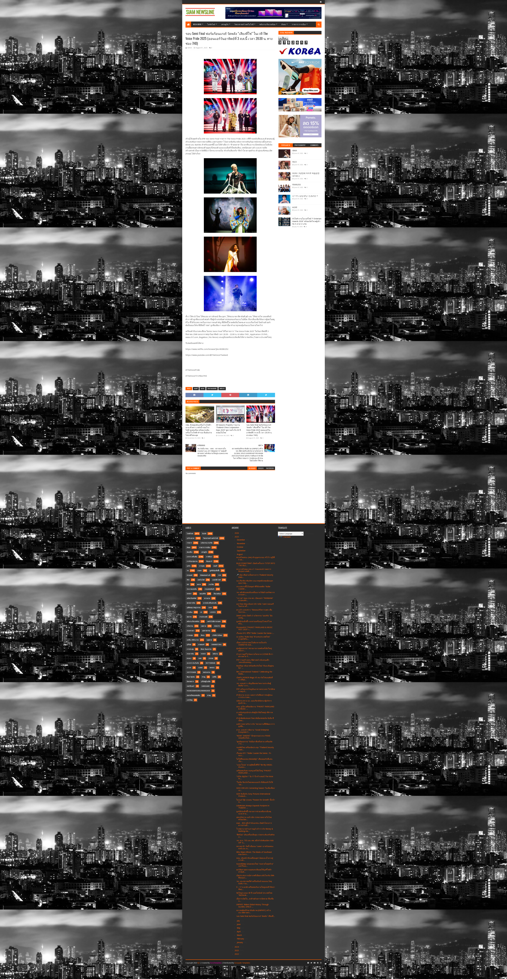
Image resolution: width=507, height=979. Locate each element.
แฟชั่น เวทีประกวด (193, 640)
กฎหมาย (209, 640)
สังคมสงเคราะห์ (205, 575)
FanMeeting (217, 644)
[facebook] (320, 2)
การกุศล (202, 566)
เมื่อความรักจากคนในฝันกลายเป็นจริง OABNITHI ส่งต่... (251, 643)
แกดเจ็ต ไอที (216, 580)
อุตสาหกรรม (206, 631)
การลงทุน (190, 635)
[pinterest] (317, 963)
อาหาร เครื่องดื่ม (192, 557)
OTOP (189, 668)
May (239, 928)
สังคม (283, 24)
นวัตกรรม (190, 626)
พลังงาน (222, 388)
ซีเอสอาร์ (209, 561)
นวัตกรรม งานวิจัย (206, 543)
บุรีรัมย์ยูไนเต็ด (205, 681)
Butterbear (210, 663)
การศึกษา (209, 557)
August (240, 554)
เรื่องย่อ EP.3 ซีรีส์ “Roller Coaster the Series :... (255, 633)
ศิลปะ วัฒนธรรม (206, 649)
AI (201, 612)
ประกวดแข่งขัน (212, 388)
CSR (219, 575)
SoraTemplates (216, 963)
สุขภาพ (189, 617)
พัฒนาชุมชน (191, 677)
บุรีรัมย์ (189, 644)
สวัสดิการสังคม (217, 635)
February (241, 939)
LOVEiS (213, 612)
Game (200, 668)
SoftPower (191, 672)
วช (188, 571)
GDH (210, 607)
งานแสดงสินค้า (209, 589)
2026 (237, 533)
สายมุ (209, 695)
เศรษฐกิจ (224, 24)
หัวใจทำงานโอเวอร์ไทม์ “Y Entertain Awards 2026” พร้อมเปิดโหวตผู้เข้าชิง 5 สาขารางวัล (306, 221)
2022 (237, 954)
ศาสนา (189, 658)
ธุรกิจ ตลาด (190, 538)
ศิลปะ (203, 635)
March (239, 935)
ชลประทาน (206, 672)
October (240, 547)
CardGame (205, 686)
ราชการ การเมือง (299, 24)
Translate (287, 537)
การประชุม (190, 649)
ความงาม (207, 598)
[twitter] (311, 963)
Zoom (211, 658)
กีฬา (188, 580)
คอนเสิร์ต (203, 594)
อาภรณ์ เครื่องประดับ (210, 603)
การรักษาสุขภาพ (192, 561)
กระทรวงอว (190, 631)
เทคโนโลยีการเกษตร (214, 621)
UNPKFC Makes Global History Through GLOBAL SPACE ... (252, 905)
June (239, 924)
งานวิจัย (211, 584)
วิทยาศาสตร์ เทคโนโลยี (243, 24)
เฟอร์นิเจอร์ (190, 686)
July (238, 921)
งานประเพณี (203, 617)
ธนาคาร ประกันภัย (193, 663)
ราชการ (189, 543)
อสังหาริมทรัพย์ (191, 598)
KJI (199, 963)
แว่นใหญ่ (189, 700)
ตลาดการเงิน (191, 603)
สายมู (203, 677)
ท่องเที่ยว (189, 552)
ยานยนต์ (189, 575)
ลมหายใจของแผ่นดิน (193, 695)
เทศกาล (203, 626)
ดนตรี (196, 388)
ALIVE (294, 207)
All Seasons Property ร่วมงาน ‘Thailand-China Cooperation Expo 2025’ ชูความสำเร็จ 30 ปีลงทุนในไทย (228, 429)
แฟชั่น (214, 677)
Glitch (294, 150)
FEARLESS (296, 185)
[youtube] (314, 963)
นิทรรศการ (190, 681)
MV (188, 584)
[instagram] (320, 963)
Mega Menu (197, 24)
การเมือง (189, 612)
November (241, 543)
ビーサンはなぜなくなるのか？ (305, 196)
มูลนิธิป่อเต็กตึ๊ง (214, 571)
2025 (237, 537)
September (241, 551)
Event (189, 594)
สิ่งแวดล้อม (217, 594)
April (239, 932)
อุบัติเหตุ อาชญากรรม (193, 607)
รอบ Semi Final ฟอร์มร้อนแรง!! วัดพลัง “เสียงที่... (255, 916)
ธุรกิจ (188, 566)
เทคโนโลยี (201, 580)
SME (199, 658)
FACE (294, 162)
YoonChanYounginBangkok (198, 691)
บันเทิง (204, 534)
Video (203, 654)
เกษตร (200, 571)
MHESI (212, 668)
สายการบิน (190, 654)
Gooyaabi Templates (242, 963)
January (240, 942)
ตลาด (202, 388)
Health (217, 626)
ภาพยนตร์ (201, 644)
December (241, 540)
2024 (237, 947)
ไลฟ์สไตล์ (211, 24)
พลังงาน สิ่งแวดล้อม (267, 24)
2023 (237, 950)
